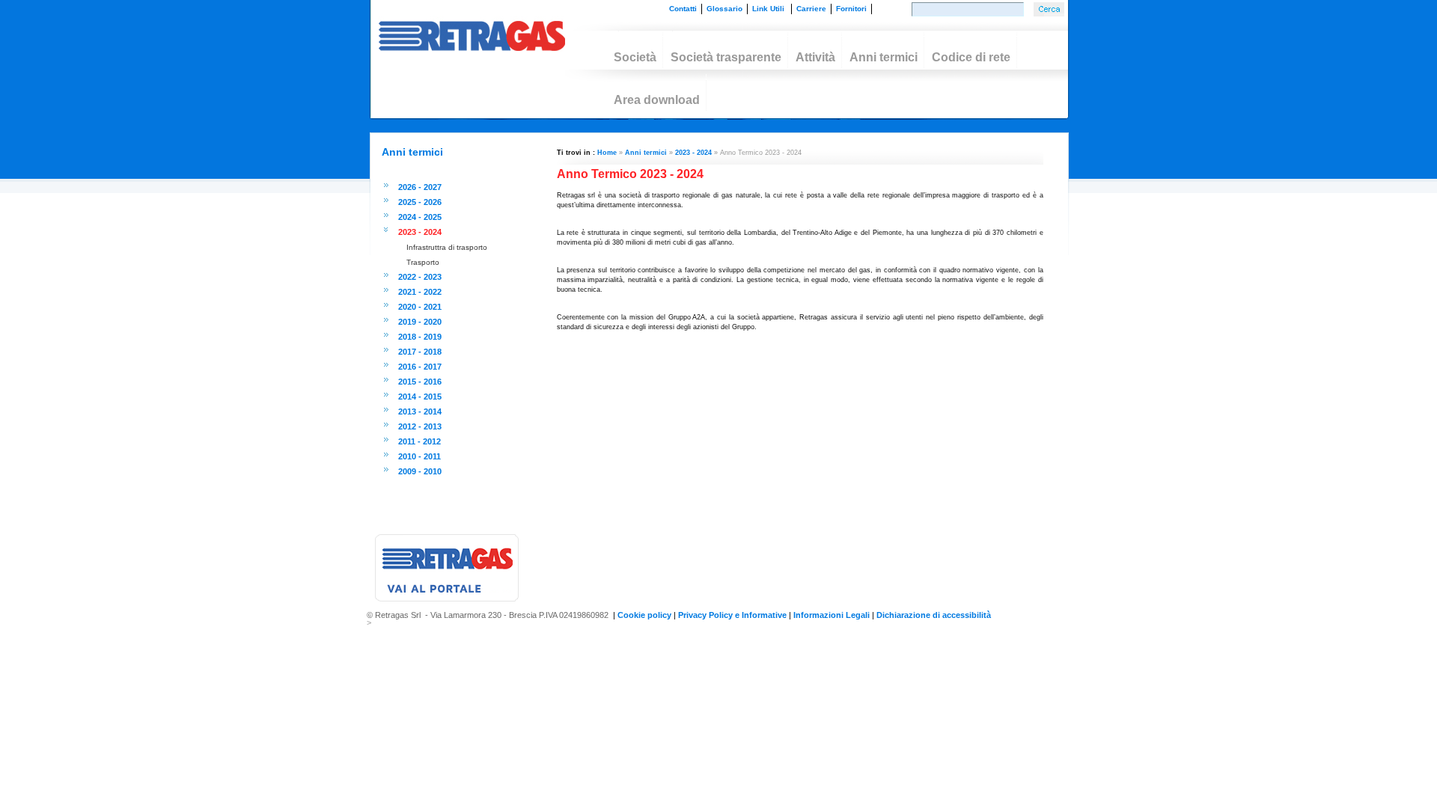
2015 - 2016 (420, 381)
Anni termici (880, 56)
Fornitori (852, 8)
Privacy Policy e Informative (732, 614)
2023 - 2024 (420, 231)
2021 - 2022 (420, 291)
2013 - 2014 (420, 411)
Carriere (811, 8)
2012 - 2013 (420, 426)
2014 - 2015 (420, 396)
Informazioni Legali (831, 614)
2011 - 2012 (419, 441)
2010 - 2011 (419, 456)
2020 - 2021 (420, 306)
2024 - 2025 (420, 216)
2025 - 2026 (420, 202)
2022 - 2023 (420, 276)
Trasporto (422, 262)
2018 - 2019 (420, 336)
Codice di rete (968, 56)
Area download (654, 99)
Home (607, 152)
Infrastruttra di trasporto (446, 247)
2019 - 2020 (420, 321)
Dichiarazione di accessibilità (933, 614)
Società (632, 56)
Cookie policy (644, 614)
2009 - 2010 (420, 471)
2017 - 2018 (420, 351)
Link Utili (769, 8)
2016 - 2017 (420, 366)
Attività (812, 56)
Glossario (724, 8)
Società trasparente (723, 56)
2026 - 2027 (420, 187)
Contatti (683, 8)
